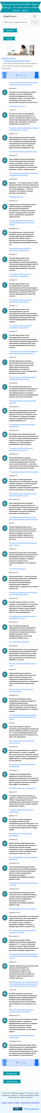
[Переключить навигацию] (35, 16)
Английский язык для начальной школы (23, 151)
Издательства (25, 1103)
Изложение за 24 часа (18, 569)
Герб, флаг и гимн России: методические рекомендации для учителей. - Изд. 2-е (23, 352)
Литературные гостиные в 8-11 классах (23, 909)
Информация (35, 1103)
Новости (4, 1103)
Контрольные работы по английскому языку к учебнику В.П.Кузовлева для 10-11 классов (22, 717)
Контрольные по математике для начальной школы (21, 690)
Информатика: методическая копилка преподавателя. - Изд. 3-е (22, 617)
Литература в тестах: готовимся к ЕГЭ (23, 788)
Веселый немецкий (16, 197)
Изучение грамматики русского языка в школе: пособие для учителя (23, 593)
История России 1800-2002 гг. (20, 642)
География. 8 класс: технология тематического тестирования (20, 301)
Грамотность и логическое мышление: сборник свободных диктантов (22, 378)
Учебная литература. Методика (17, 61)
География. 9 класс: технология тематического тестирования (20, 327)
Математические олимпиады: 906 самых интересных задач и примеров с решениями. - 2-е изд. (23, 956)
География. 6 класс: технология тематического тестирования (20, 249)
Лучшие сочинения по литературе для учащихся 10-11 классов (22, 931)
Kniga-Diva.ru (9, 16)
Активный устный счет (17, 106)
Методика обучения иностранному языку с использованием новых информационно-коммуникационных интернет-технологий (24, 984)
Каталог (17, 1103)
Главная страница (8, 58)
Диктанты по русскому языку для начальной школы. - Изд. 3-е (21, 449)
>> (36, 76)
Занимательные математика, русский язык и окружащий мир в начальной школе (23, 518)
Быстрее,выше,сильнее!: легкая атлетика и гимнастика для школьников (23, 174)
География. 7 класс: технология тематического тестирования (20, 275)
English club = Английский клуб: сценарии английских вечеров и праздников (23, 83)
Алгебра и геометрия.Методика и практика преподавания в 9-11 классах (24, 129)
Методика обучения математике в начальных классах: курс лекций (21, 1011)
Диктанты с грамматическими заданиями (24, 472)
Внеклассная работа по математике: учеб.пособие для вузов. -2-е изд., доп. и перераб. (22, 223)
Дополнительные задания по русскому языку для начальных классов (23, 494)
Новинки (11, 1103)
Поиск (35, 22)
